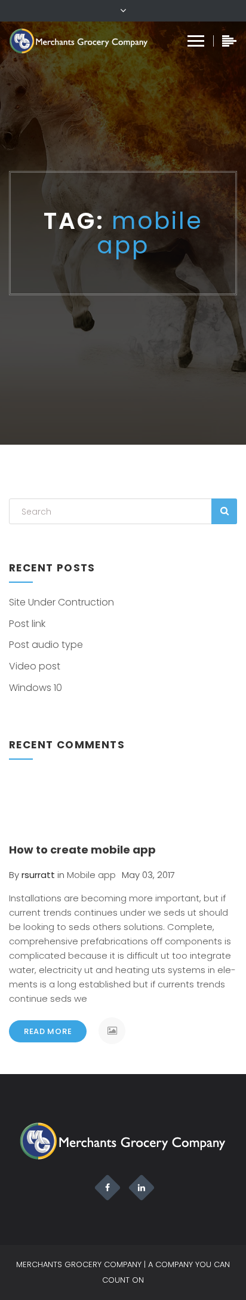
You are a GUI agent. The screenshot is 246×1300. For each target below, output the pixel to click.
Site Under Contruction (61, 602)
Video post (34, 666)
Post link (27, 624)
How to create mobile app (82, 849)
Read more (48, 1031)
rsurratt (38, 874)
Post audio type (46, 644)
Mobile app (91, 874)
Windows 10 (35, 688)
